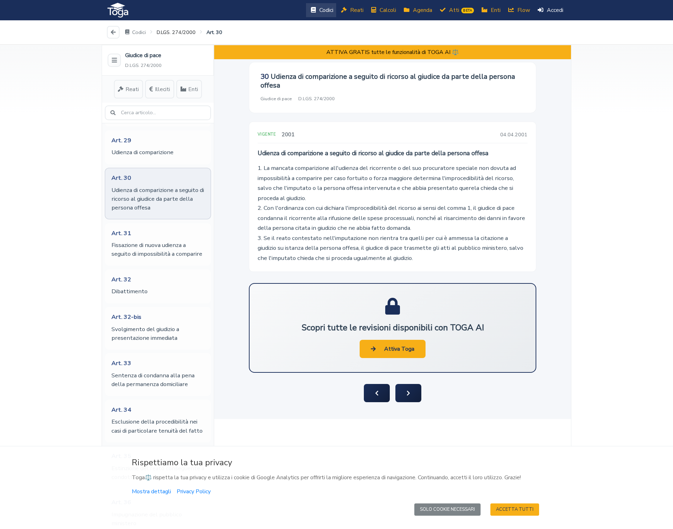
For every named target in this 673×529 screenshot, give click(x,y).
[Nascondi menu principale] (114, 60)
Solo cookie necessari (447, 509)
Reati (356, 10)
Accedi (554, 10)
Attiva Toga (399, 349)
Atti (460, 10)
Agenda (422, 10)
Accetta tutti (514, 509)
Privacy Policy (194, 491)
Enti (495, 10)
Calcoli (387, 10)
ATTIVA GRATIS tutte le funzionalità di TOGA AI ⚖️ (392, 52)
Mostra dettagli (151, 491)
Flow (523, 10)
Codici (325, 10)
